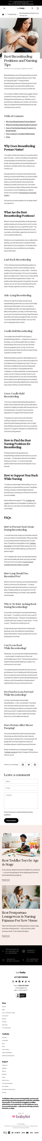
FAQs (3, 1077)
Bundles (4, 1018)
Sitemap (4, 1092)
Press (3, 1046)
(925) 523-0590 (23, 985)
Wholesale (5, 1024)
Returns (4, 1071)
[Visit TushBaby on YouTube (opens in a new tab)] (16, 981)
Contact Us (4, 1065)
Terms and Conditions (7, 1083)
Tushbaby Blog (11, 14)
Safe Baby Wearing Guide (8, 1089)
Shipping (4, 1068)
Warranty (4, 1074)
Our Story (4, 1037)
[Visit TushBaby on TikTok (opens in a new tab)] (26, 981)
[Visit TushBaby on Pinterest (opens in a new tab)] (29, 981)
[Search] (32, 8)
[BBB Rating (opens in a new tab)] (21, 995)
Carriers (4, 1006)
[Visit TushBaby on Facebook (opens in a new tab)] (19, 981)
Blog (3, 1043)
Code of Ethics (5, 1049)
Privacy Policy (5, 1080)
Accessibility (5, 1086)
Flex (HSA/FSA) (6, 1027)
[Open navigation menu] (4, 8)
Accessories (5, 1015)
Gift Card (4, 1021)
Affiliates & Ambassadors (8, 1055)
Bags (3, 1009)
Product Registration (7, 1052)
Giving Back (5, 1040)
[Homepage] (21, 8)
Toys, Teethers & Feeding (8, 1012)
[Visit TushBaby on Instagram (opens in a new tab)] (13, 981)
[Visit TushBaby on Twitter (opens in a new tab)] (22, 981)
